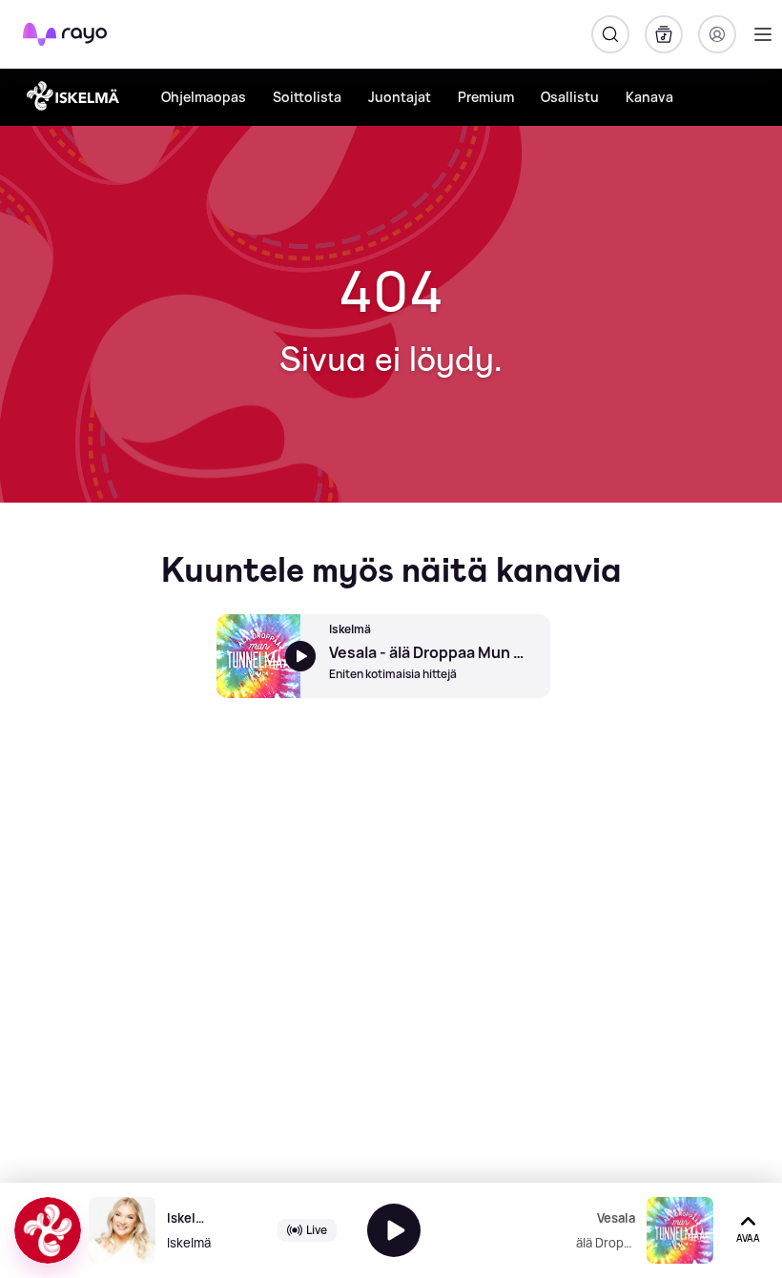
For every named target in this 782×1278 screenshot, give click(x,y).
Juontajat (399, 97)
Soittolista (307, 97)
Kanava (649, 97)
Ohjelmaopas (203, 97)
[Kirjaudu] (717, 34)
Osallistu (570, 97)
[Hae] (610, 34)
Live (316, 1230)
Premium (486, 97)
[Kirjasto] (664, 34)
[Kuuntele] (394, 1230)
